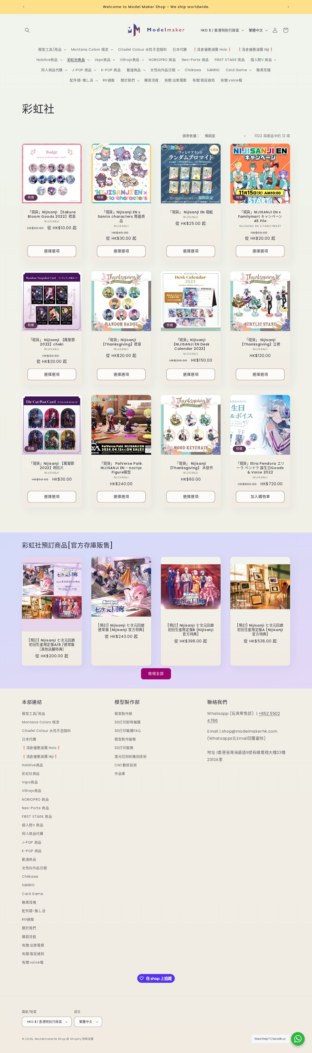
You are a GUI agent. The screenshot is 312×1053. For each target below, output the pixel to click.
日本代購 (29, 739)
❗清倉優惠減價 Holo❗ (41, 747)
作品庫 (120, 773)
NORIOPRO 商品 (35, 799)
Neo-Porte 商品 (35, 808)
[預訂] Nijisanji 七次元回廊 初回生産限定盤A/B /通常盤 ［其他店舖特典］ (53, 644)
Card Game (32, 893)
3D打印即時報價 (128, 722)
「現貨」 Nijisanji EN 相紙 (190, 212)
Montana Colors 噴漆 (40, 722)
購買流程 (29, 936)
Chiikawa (30, 876)
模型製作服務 (125, 739)
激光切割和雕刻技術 (130, 756)
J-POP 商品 (31, 842)
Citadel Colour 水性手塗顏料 (46, 730)
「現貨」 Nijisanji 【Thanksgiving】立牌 (260, 342)
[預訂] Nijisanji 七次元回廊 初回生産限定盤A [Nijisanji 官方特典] (261, 630)
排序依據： (191, 135)
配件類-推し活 (33, 910)
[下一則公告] (288, 6)
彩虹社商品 (31, 773)
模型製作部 (123, 713)
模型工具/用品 (33, 713)
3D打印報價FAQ (128, 730)
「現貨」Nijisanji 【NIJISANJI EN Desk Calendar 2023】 (191, 344)
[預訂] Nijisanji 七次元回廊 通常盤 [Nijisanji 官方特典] (122, 627)
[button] (27, 30)
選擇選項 (52, 251)
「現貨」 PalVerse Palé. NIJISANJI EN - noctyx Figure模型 (121, 468)
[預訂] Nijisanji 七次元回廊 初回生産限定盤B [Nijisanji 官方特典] (191, 630)
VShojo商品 (31, 790)
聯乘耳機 (29, 902)
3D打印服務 (124, 747)
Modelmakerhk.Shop (50, 1039)
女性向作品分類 (34, 868)
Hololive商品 (32, 765)
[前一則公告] (23, 6)
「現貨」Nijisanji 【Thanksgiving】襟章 (121, 342)
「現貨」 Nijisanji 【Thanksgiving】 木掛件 (190, 465)
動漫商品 (29, 859)
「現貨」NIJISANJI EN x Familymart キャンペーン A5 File (260, 216)
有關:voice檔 (32, 962)
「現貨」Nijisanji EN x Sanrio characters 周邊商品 (121, 216)
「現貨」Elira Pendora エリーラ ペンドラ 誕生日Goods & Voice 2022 (260, 468)
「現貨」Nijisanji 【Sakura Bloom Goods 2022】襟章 (52, 214)
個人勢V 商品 (32, 825)
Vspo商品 (30, 782)
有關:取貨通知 (33, 953)
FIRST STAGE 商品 (37, 816)
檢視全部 (156, 673)
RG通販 (28, 919)
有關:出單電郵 (33, 945)
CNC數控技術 (126, 765)
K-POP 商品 (32, 850)
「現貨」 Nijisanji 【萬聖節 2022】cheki (52, 342)
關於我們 (29, 927)
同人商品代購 (32, 833)
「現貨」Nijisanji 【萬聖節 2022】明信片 (51, 465)
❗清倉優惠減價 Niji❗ (40, 756)
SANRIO (28, 885)
